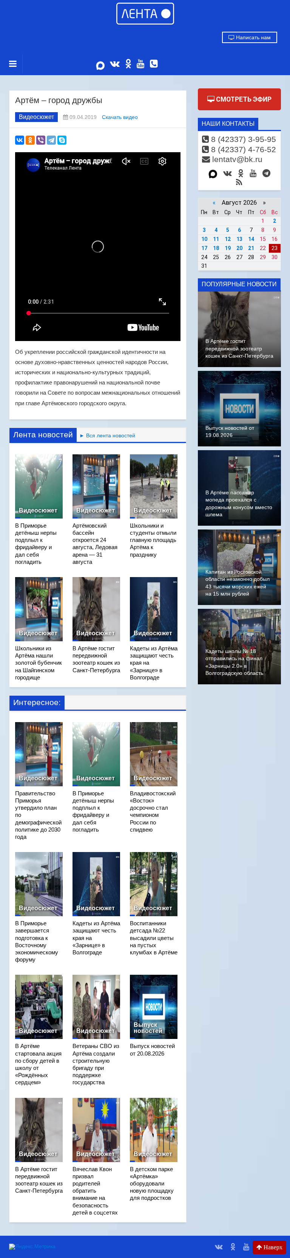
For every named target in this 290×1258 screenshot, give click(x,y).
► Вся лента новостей (106, 435)
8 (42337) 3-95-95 (242, 139)
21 (251, 248)
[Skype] (61, 140)
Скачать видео (120, 117)
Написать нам (252, 37)
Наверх (272, 1247)
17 (204, 248)
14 (251, 239)
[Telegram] (51, 140)
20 (239, 248)
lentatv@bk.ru (236, 159)
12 (228, 239)
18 (216, 248)
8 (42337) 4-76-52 (242, 149)
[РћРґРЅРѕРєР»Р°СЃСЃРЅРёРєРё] (30, 140)
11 (216, 239)
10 (204, 239)
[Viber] (40, 140)
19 (228, 248)
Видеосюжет (36, 117)
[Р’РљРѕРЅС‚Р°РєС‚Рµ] (19, 140)
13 (239, 239)
